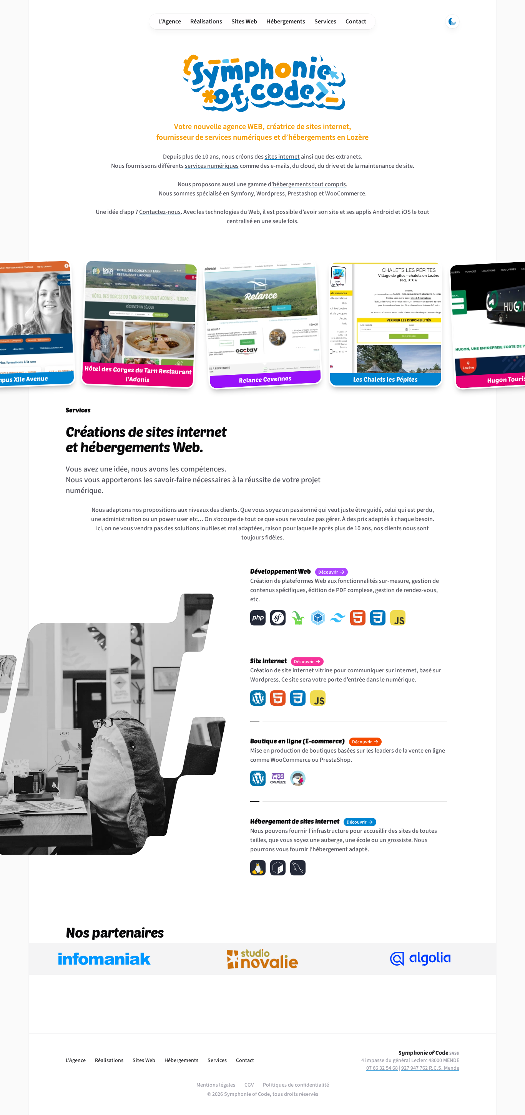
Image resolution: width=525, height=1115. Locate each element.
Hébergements (285, 21)
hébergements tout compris (309, 184)
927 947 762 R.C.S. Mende (430, 1068)
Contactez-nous (160, 212)
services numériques (212, 166)
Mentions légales (215, 1085)
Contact (356, 21)
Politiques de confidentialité (296, 1085)
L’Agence (169, 21)
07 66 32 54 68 (382, 1068)
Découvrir (328, 572)
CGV (249, 1085)
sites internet (282, 156)
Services (325, 21)
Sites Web (244, 21)
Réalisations (206, 21)
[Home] (96, 21)
